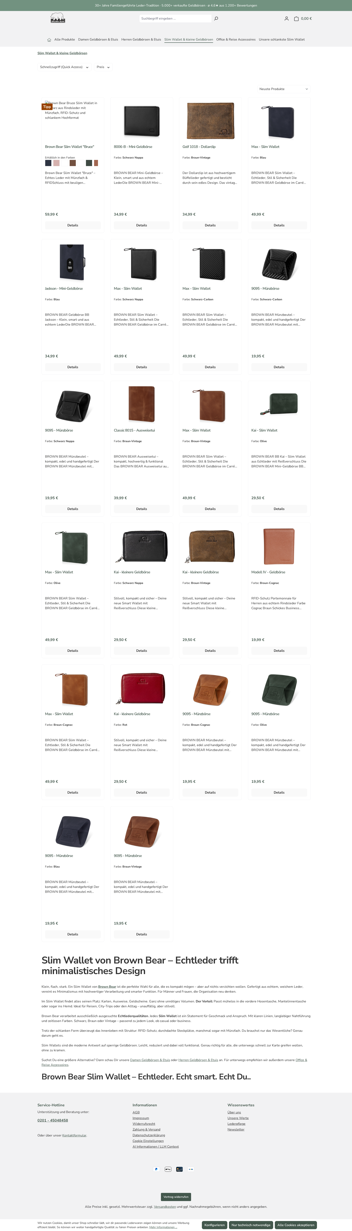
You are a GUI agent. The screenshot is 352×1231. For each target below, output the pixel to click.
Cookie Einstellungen (148, 1141)
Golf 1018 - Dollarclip (199, 146)
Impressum (141, 1118)
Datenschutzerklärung (149, 1135)
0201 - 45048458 (52, 1120)
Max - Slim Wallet (265, 146)
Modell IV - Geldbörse (268, 572)
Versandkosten (165, 1207)
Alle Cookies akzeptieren (295, 1225)
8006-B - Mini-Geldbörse (133, 146)
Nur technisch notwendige (251, 1225)
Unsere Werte (238, 1118)
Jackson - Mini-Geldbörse (64, 288)
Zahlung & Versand (146, 1129)
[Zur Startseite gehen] (57, 18)
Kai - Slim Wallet (264, 430)
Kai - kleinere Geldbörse (132, 572)
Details (72, 225)
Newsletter (236, 1129)
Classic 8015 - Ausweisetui (134, 430)
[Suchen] (216, 18)
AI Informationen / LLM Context (156, 1146)
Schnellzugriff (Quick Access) (61, 67)
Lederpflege (236, 1124)
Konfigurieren (215, 1225)
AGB (136, 1112)
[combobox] (175, 18)
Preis (101, 67)
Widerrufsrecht (144, 1124)
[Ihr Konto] (287, 18)
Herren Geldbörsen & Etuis (198, 1060)
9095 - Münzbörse (265, 288)
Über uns (234, 1112)
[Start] (49, 40)
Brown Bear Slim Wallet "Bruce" (69, 146)
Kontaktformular (74, 1135)
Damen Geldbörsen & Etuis (150, 1060)
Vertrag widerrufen (176, 1197)
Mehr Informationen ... (163, 1227)
